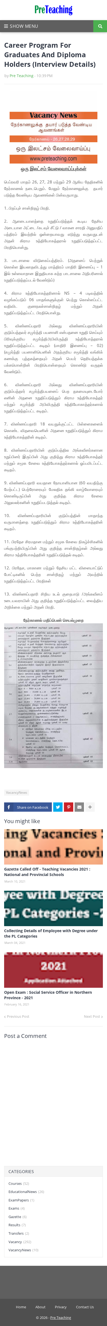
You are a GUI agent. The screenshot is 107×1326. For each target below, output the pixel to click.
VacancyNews (16, 792)
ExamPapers (21, 1200)
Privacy (61, 1306)
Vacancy (20, 1241)
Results (17, 1224)
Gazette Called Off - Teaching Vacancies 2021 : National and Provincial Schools (47, 871)
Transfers (19, 1233)
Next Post (92, 1016)
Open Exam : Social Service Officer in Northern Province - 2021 (48, 995)
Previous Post (18, 1016)
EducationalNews (26, 1191)
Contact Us (85, 1306)
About (40, 1306)
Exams (17, 1208)
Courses (19, 1183)
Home (21, 1306)
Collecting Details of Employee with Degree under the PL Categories (51, 933)
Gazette (18, 1216)
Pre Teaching (21, 75)
